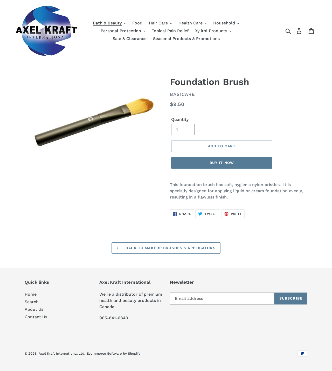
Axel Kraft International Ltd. (62, 353)
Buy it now (222, 163)
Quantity (180, 119)
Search (32, 301)
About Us (34, 309)
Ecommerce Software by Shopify (113, 353)
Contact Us (36, 316)
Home (31, 294)
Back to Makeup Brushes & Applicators (169, 248)
